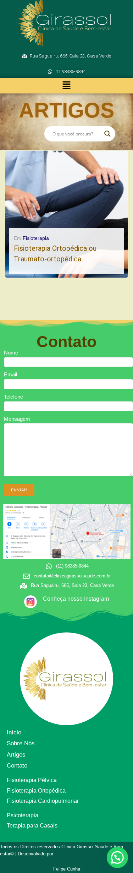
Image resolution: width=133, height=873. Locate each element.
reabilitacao (78, 271)
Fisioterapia (36, 238)
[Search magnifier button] (107, 134)
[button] (66, 85)
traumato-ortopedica (53, 271)
